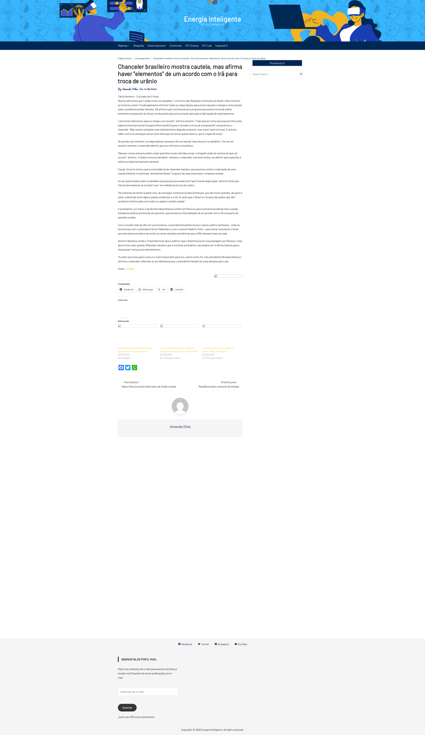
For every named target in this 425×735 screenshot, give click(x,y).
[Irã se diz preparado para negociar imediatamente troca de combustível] (179, 335)
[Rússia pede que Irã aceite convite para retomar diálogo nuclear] (137, 335)
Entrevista (175, 45)
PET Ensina (191, 45)
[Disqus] (180, 489)
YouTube (242, 644)
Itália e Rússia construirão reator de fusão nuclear (148, 386)
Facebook (186, 644)
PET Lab (207, 45)
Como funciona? (157, 45)
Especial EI (221, 45)
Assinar (127, 708)
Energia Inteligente (212, 19)
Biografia (138, 45)
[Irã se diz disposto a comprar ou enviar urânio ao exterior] (221, 335)
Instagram (223, 644)
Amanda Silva (130, 89)
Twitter (204, 644)
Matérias (123, 45)
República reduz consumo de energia (219, 386)
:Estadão (129, 268)
